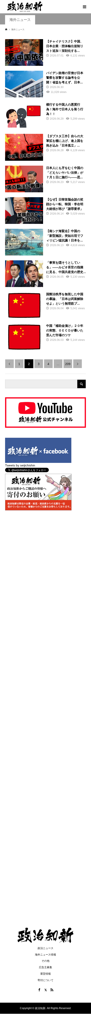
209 (67, 364)
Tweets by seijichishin (20, 465)
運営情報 (45, 973)
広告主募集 (45, 967)
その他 (45, 960)
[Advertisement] (45, 61)
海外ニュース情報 (45, 954)
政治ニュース (45, 948)
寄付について (45, 980)
